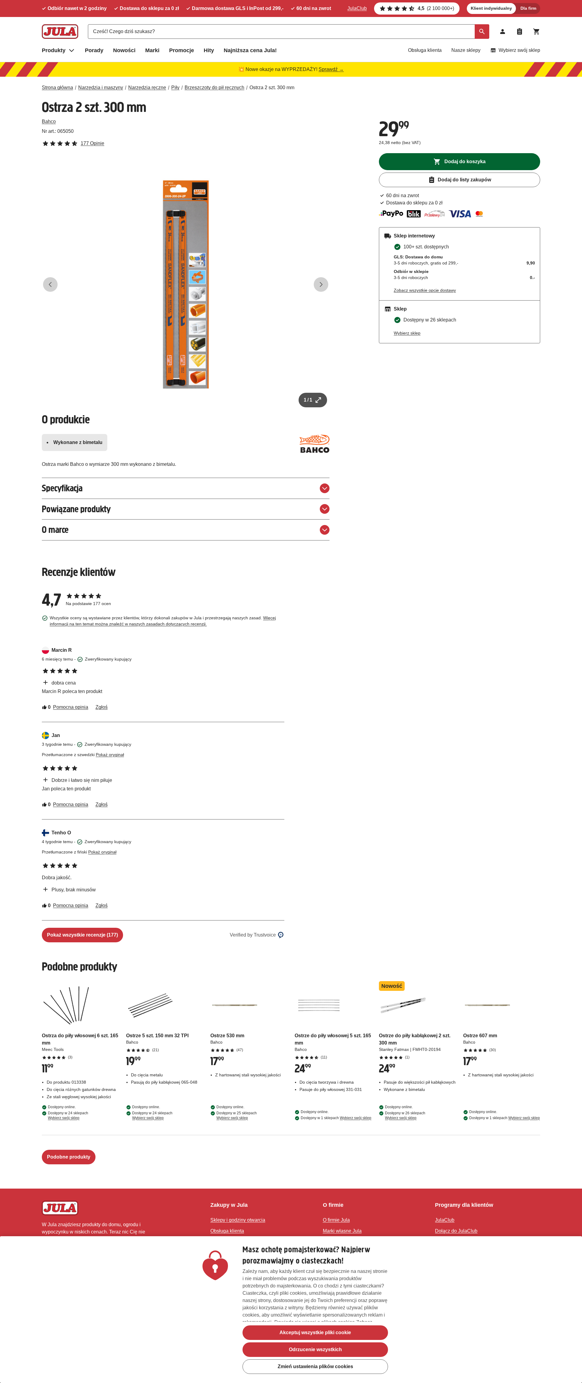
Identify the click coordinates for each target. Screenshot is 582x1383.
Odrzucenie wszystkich (315, 1349)
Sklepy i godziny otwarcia (237, 1220)
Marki (152, 50)
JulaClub (357, 8)
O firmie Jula (336, 1220)
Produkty (53, 50)
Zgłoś (101, 707)
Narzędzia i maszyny (100, 87)
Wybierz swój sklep (519, 50)
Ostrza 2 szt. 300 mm (271, 87)
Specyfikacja (62, 488)
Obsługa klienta (425, 50)
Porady (94, 50)
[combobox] (288, 31)
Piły (175, 87)
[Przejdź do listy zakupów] (519, 31)
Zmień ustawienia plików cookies (315, 1366)
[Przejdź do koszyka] (536, 31)
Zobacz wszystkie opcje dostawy (425, 290)
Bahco (49, 121)
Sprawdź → (331, 69)
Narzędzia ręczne (147, 87)
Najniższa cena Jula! (250, 50)
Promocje (181, 50)
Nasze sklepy (465, 50)
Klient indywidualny (491, 8)
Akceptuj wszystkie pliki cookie (315, 1332)
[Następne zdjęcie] (321, 284)
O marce (55, 529)
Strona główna (57, 87)
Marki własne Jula (342, 1230)
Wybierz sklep (407, 333)
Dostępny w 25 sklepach (236, 1115)
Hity (209, 50)
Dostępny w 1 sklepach (336, 1118)
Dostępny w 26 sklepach (405, 1115)
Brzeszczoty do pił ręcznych (214, 87)
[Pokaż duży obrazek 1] (186, 284)
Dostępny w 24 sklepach (68, 1115)
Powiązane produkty (76, 509)
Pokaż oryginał (110, 754)
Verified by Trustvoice (253, 934)
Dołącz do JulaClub (456, 1230)
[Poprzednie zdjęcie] (50, 284)
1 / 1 (308, 399)
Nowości (124, 50)
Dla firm (528, 8)
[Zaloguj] (502, 31)
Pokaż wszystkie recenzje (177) (82, 934)
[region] (291, 1309)
